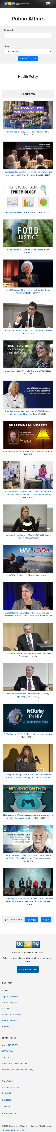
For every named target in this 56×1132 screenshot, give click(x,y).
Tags (6, 46)
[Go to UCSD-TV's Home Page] (17, 3)
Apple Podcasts (9, 1113)
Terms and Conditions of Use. (13, 1130)
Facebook (6, 1100)
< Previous (31, 920)
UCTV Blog (7, 1051)
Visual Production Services (14, 1063)
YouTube (6, 1106)
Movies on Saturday (11, 1014)
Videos (5, 990)
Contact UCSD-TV (11, 1087)
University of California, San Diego (18, 1069)
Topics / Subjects (10, 996)
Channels (6, 1008)
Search (5, 1026)
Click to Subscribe (27, 969)
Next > (46, 920)
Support (5, 1057)
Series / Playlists (10, 1002)
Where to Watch (9, 1020)
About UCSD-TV (10, 1045)
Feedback (6, 1093)
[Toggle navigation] (48, 4)
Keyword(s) (9, 30)
